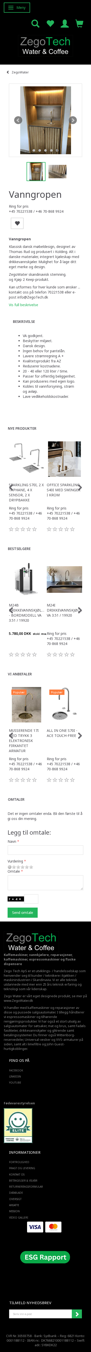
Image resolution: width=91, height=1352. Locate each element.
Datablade (16, 1192)
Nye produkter (22, 428)
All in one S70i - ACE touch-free (62, 733)
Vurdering (15, 861)
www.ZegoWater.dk (18, 1000)
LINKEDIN (15, 1076)
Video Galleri (18, 1217)
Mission (14, 1211)
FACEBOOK (16, 1070)
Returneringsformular (26, 1186)
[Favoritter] (50, 23)
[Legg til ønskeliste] (17, 223)
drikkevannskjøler (33, 1030)
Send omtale (22, 912)
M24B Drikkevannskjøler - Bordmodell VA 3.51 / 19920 (26, 613)
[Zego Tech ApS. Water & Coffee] (45, 44)
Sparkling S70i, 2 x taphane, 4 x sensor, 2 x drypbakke (26, 492)
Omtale (14, 871)
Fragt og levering (22, 1168)
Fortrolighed (19, 1162)
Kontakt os (17, 1174)
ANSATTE (14, 1205)
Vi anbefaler (20, 674)
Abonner (77, 1314)
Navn (12, 841)
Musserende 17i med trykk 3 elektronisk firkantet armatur (24, 740)
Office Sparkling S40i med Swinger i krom (63, 489)
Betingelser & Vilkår (23, 1180)
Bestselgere (19, 548)
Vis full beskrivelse (23, 304)
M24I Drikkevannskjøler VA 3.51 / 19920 (64, 610)
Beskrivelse (24, 321)
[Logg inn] (65, 23)
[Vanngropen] (45, 120)
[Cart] (79, 23)
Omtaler (16, 799)
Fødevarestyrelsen (19, 1103)
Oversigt (15, 1199)
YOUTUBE (15, 1082)
